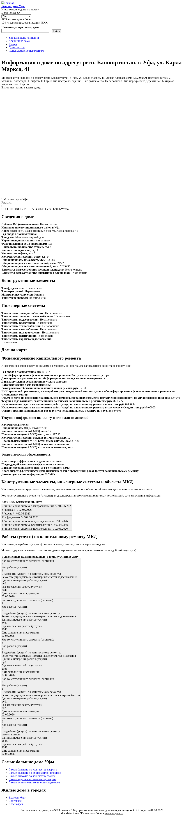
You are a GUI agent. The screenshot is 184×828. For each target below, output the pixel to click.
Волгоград (15, 800)
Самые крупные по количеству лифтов (32, 779)
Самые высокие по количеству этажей (32, 775)
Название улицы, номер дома (20, 27)
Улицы (13, 44)
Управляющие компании (24, 37)
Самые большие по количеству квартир (33, 769)
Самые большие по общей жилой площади (35, 772)
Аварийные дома (19, 40)
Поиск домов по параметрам (26, 50)
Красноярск (16, 804)
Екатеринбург (17, 797)
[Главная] (7, 2)
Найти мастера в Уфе (14, 199)
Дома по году (17, 47)
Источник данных (114, 813)
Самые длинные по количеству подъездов (34, 782)
